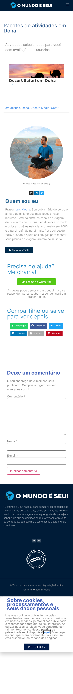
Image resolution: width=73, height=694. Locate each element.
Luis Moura (22, 209)
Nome (12, 441)
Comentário (16, 396)
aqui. (47, 632)
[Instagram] (31, 193)
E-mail (12, 455)
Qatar (54, 108)
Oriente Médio (39, 108)
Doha (25, 108)
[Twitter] (42, 193)
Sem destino (12, 108)
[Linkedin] (36, 193)
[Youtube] (34, 540)
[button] (19, 326)
